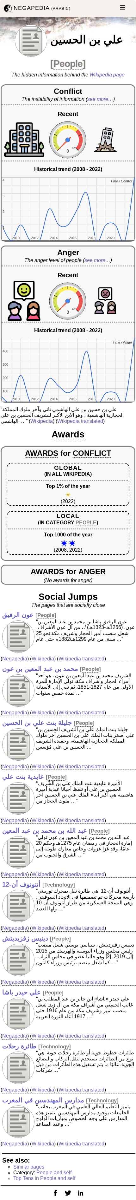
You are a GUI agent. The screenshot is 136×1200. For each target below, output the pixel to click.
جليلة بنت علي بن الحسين (37, 722)
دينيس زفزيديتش (25, 938)
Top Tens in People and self (44, 1178)
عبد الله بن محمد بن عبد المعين (44, 830)
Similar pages (28, 1167)
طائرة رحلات (19, 1046)
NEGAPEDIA (42, 8)
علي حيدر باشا (21, 992)
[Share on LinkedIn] (80, 1197)
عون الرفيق (18, 614)
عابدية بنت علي (23, 776)
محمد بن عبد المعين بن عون (40, 668)
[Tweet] (68, 1197)
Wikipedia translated (80, 421)
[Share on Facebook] (55, 1197)
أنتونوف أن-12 (21, 884)
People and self (53, 1172)
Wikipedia (41, 421)
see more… (100, 99)
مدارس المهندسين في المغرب (43, 1100)
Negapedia (14, 658)
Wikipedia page (107, 74)
